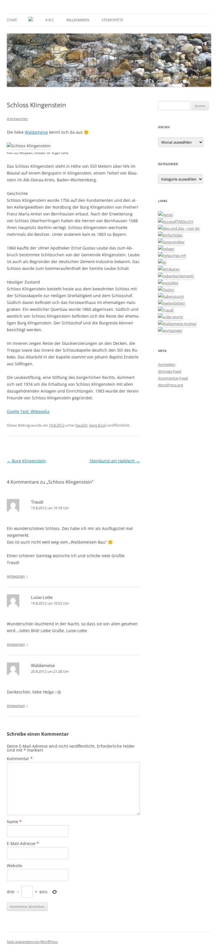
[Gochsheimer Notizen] (166, 248)
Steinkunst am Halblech (115, 461)
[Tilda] (170, 235)
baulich (82, 425)
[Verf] (170, 330)
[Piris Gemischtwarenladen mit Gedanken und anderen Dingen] (170, 316)
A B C (49, 20)
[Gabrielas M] (162, 262)
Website (14, 865)
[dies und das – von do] (179, 228)
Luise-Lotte (42, 597)
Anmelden (166, 364)
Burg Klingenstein (26, 461)
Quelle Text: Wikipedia (28, 411)
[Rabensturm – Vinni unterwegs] (171, 296)
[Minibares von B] (168, 269)
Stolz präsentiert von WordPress (32, 941)
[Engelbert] (175, 221)
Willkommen (77, 20)
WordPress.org (170, 384)
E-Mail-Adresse (23, 843)
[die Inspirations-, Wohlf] (171, 303)
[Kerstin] (168, 282)
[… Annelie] (176, 275)
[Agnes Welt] (165, 214)
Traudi (37, 502)
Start (12, 20)
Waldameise (36, 132)
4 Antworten (17, 118)
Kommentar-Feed (173, 378)
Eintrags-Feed (169, 371)
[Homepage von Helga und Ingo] (172, 255)
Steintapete (112, 20)
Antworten (16, 576)
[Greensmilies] (171, 241)
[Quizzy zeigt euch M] (166, 289)
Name (14, 821)
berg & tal (97, 425)
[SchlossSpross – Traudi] (165, 310)
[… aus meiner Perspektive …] (177, 323)
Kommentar (20, 758)
